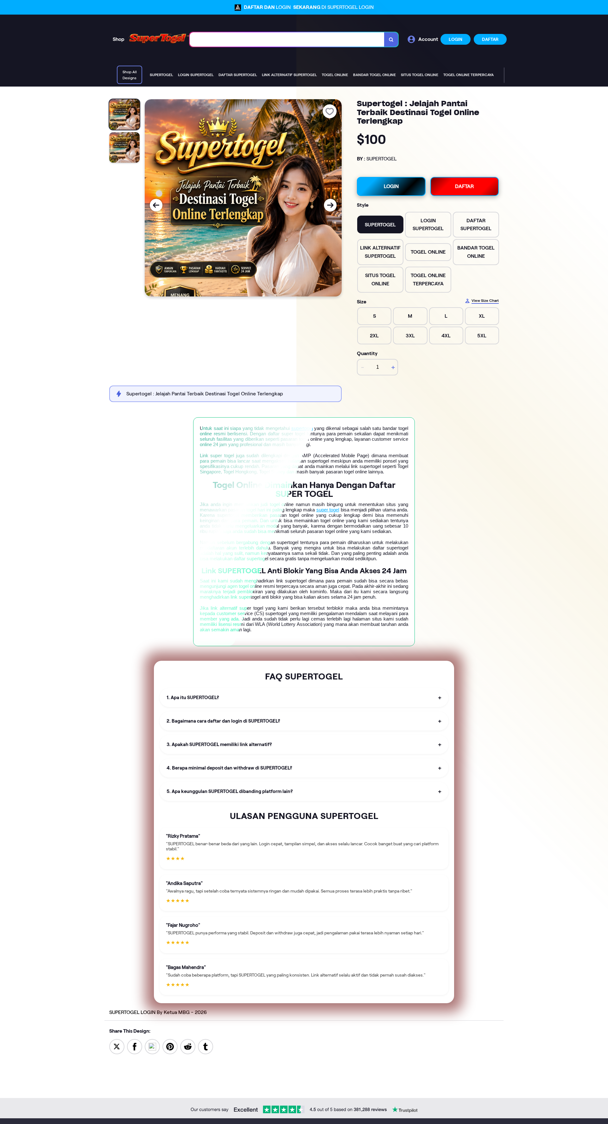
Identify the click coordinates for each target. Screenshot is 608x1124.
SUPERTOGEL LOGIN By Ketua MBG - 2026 (158, 1012)
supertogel (302, 428)
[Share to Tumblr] (205, 1046)
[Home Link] (157, 39)
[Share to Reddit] (187, 1046)
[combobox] (287, 39)
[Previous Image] (156, 205)
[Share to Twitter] (116, 1046)
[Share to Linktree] (152, 1046)
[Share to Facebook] (134, 1046)
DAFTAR (490, 39)
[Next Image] (330, 205)
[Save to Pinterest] (170, 1046)
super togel (327, 509)
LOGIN (455, 39)
